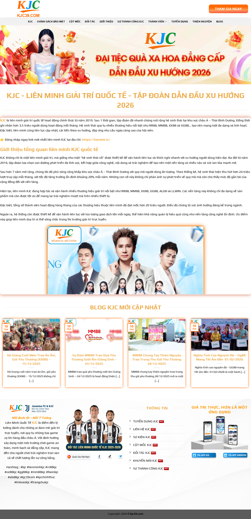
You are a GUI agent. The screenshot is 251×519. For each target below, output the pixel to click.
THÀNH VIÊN (156, 21)
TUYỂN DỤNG (179, 21)
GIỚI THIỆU (106, 21)
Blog (219, 21)
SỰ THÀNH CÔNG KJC (130, 21)
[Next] (241, 55)
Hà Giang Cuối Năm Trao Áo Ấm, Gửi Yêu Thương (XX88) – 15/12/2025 (31, 359)
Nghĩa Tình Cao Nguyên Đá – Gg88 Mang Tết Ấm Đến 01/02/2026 (220, 357)
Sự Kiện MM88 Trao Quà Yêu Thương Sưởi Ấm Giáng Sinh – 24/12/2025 (94, 359)
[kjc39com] (42, 9)
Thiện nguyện (202, 21)
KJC (30, 21)
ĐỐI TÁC (90, 21)
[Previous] (10, 55)
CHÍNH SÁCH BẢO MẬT (51, 21)
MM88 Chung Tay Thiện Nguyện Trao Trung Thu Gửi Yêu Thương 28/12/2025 (156, 359)
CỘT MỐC (75, 21)
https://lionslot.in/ (96, 139)
